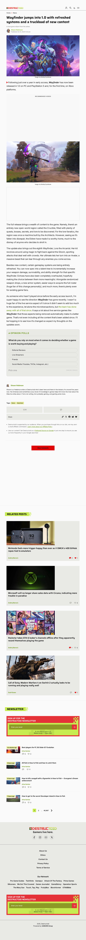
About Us (43, 851)
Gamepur (39, 881)
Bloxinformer (56, 887)
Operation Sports (70, 884)
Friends (15, 359)
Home (8, 13)
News (15, 13)
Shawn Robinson (17, 30)
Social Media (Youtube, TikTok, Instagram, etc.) (30, 364)
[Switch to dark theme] (74, 8)
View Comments (43, 448)
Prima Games (69, 881)
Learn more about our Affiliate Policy (39, 427)
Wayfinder (20, 403)
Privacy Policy (48, 733)
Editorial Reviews (18, 350)
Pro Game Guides (17, 881)
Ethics (43, 855)
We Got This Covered (25, 884)
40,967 (46, 810)
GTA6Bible (67, 887)
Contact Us (43, 859)
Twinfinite (30, 881)
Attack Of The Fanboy (53, 881)
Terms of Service (38, 733)
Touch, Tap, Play (32, 887)
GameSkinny (56, 884)
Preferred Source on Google (44, 430)
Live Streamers (18, 355)
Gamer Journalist (43, 884)
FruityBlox (45, 887)
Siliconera (12, 884)
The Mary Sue (18, 887)
